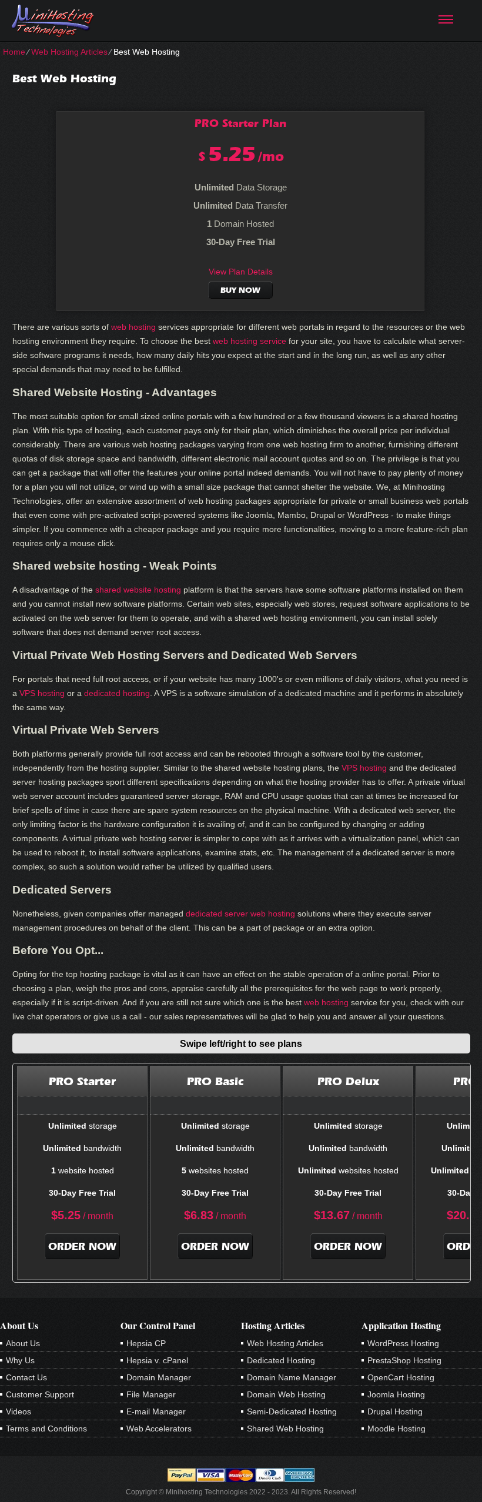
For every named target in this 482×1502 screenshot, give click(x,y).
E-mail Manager (156, 1411)
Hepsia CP (146, 1343)
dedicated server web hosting (240, 913)
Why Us (20, 1360)
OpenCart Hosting (400, 1377)
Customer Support (40, 1394)
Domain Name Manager (291, 1377)
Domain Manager (158, 1377)
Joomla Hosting (396, 1394)
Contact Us (26, 1377)
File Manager (151, 1394)
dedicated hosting (117, 693)
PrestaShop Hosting (404, 1360)
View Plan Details (241, 271)
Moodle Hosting (396, 1428)
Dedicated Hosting (281, 1360)
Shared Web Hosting (285, 1428)
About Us (23, 1343)
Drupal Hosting (395, 1411)
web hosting (133, 327)
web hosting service (249, 341)
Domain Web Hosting (286, 1394)
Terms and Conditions (46, 1428)
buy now (240, 290)
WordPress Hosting (403, 1343)
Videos (18, 1411)
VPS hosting (42, 693)
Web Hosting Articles (69, 51)
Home (14, 51)
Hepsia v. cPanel (157, 1360)
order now (82, 1246)
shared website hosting (138, 589)
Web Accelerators (159, 1428)
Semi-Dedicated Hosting (292, 1411)
